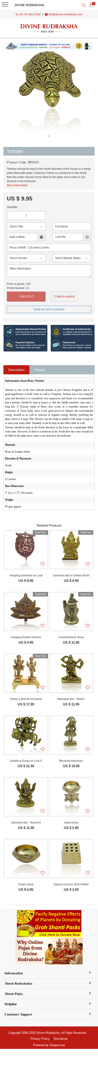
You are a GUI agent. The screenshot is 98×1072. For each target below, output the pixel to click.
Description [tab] (16, 370)
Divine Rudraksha (29, 5)
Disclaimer (61, 1038)
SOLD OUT (26, 296)
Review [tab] (40, 370)
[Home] (49, 28)
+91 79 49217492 (29, 14)
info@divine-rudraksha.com (65, 14)
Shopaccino (57, 1045)
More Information (17, 185)
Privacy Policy (40, 1038)
